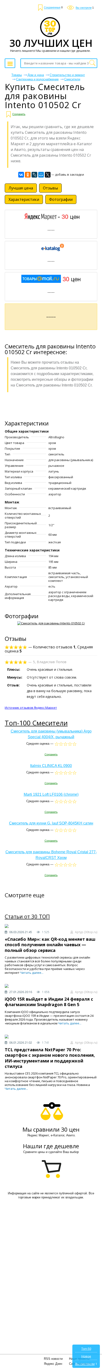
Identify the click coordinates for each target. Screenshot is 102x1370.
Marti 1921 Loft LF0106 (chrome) (51, 794)
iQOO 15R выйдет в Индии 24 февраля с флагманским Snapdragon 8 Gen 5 (49, 1001)
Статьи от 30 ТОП (27, 916)
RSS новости (53, 1358)
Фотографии (61, 199)
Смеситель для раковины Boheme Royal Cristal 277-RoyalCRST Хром (51, 855)
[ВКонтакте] (21, 175)
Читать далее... (31, 972)
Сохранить (18, 114)
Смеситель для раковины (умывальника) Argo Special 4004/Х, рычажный (51, 734)
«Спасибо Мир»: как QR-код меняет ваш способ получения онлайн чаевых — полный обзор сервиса (50, 944)
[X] (48, 175)
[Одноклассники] (28, 175)
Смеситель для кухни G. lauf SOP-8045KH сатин (51, 823)
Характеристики (24, 199)
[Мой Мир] (41, 175)
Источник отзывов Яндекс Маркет (31, 707)
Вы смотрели (85, 1364)
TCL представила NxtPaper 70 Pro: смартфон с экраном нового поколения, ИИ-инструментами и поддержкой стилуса (50, 1058)
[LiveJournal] (34, 175)
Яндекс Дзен (53, 1363)
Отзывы (50, 188)
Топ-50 (86, 1348)
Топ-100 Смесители (36, 722)
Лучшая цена (21, 188)
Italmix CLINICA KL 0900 (51, 766)
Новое (86, 1356)
